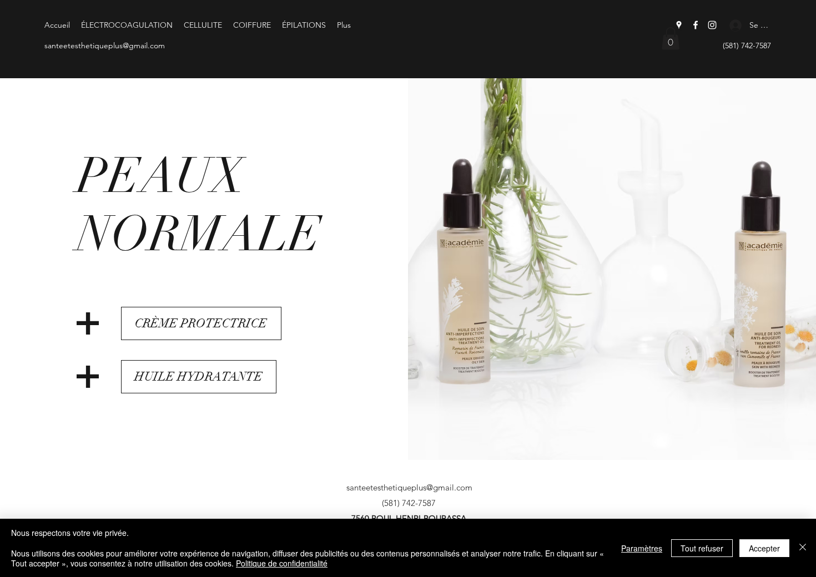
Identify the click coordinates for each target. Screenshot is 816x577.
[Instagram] (712, 25)
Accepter (764, 548)
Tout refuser (702, 548)
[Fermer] (802, 548)
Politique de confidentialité (282, 563)
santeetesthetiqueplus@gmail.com (104, 45)
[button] (670, 38)
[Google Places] (678, 25)
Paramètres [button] (641, 548)
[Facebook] (695, 25)
